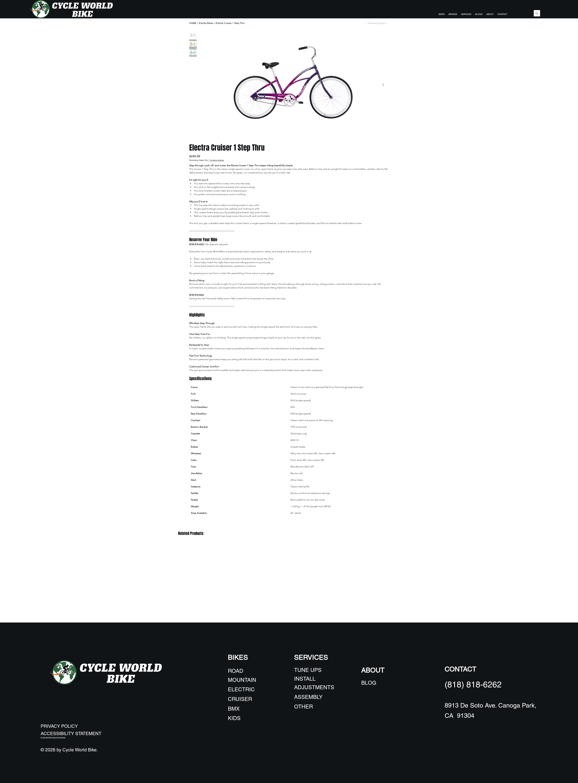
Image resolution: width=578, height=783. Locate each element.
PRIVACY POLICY (59, 726)
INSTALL (304, 679)
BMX (234, 708)
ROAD (235, 671)
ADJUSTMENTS (314, 687)
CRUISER (240, 699)
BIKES (238, 657)
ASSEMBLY (308, 697)
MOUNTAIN (242, 680)
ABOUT (373, 670)
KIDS (234, 718)
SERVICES (311, 657)
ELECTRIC (241, 689)
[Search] (537, 13)
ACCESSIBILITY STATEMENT (71, 733)
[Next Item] (383, 85)
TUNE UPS (308, 670)
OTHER (303, 706)
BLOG (368, 683)
